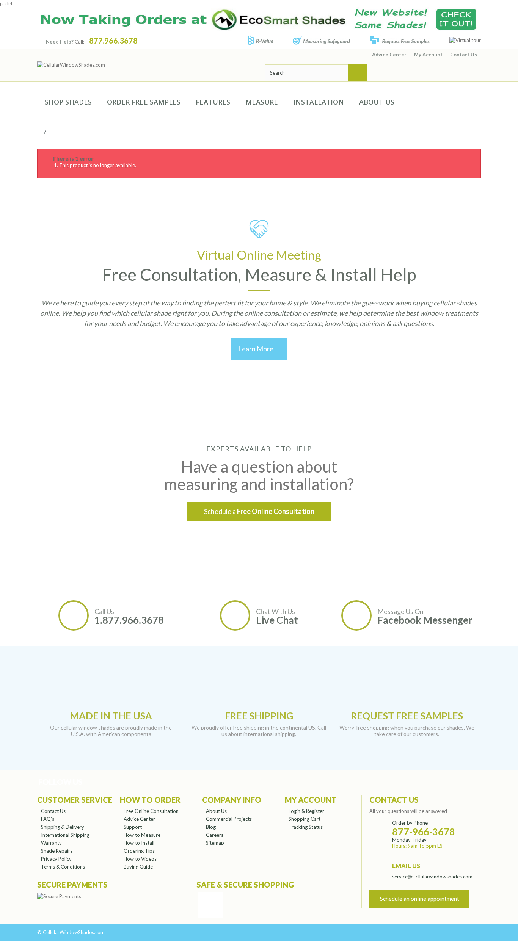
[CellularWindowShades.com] (145, 64)
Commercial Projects (229, 819)
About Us (376, 101)
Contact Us (463, 55)
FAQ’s (47, 819)
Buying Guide (138, 867)
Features (213, 101)
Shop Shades (68, 101)
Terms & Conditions (63, 867)
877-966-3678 (423, 831)
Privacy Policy (56, 859)
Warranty (51, 843)
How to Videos (140, 859)
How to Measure (142, 835)
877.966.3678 (113, 40)
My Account (428, 55)
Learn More (259, 348)
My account (311, 799)
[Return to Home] (42, 132)
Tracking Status (306, 827)
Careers (214, 835)
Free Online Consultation (151, 811)
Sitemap (215, 843)
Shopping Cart (304, 819)
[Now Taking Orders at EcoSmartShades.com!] (259, 19)
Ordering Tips (139, 851)
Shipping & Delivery (62, 827)
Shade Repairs (56, 851)
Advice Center (389, 55)
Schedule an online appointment (419, 898)
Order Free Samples (144, 101)
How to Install (139, 843)
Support (133, 827)
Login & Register (306, 811)
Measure (261, 101)
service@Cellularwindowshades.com (432, 877)
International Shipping (65, 835)
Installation (318, 101)
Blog (211, 827)
